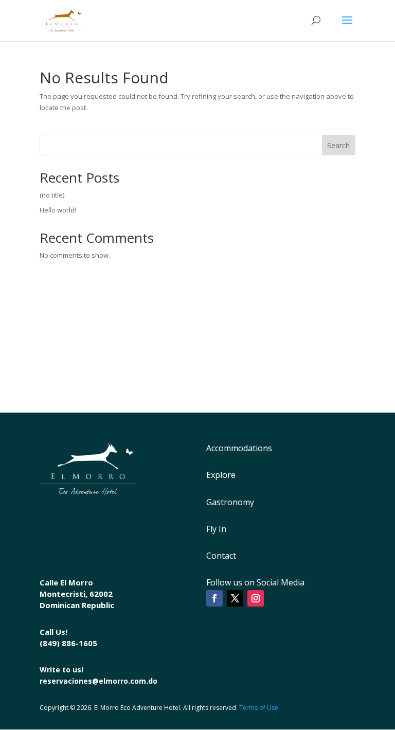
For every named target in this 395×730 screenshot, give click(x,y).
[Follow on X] (235, 598)
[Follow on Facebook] (214, 598)
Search (338, 145)
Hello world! (58, 210)
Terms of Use (258, 707)
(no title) (52, 195)
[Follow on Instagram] (255, 598)
